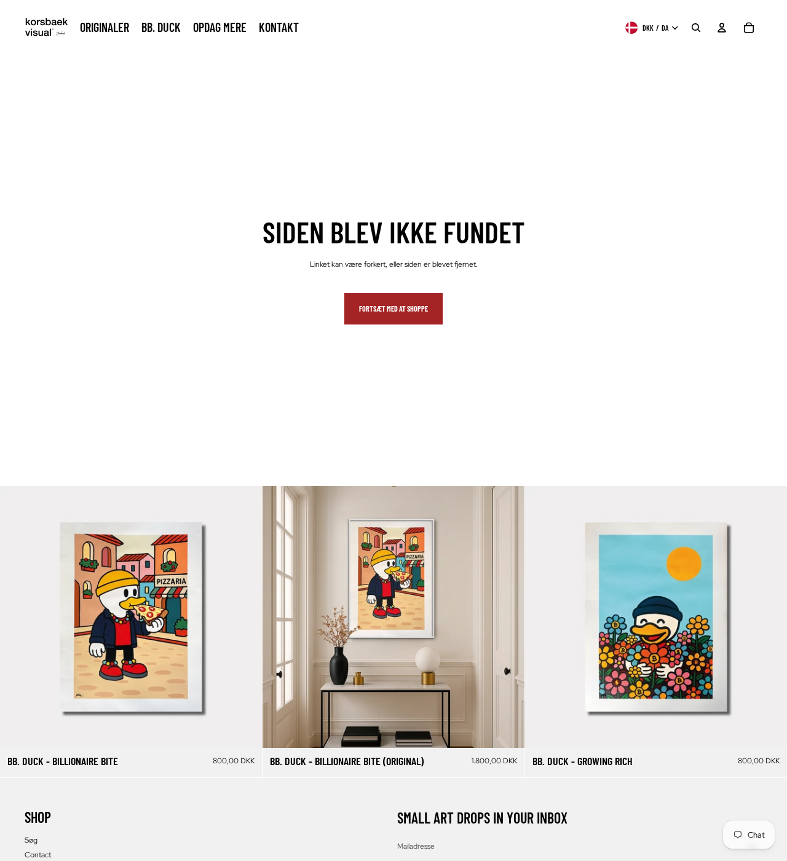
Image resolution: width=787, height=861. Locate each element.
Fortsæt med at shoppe (393, 308)
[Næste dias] (243, 617)
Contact (38, 855)
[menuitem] (104, 27)
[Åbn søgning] (696, 27)
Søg (31, 840)
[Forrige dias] (18, 617)
